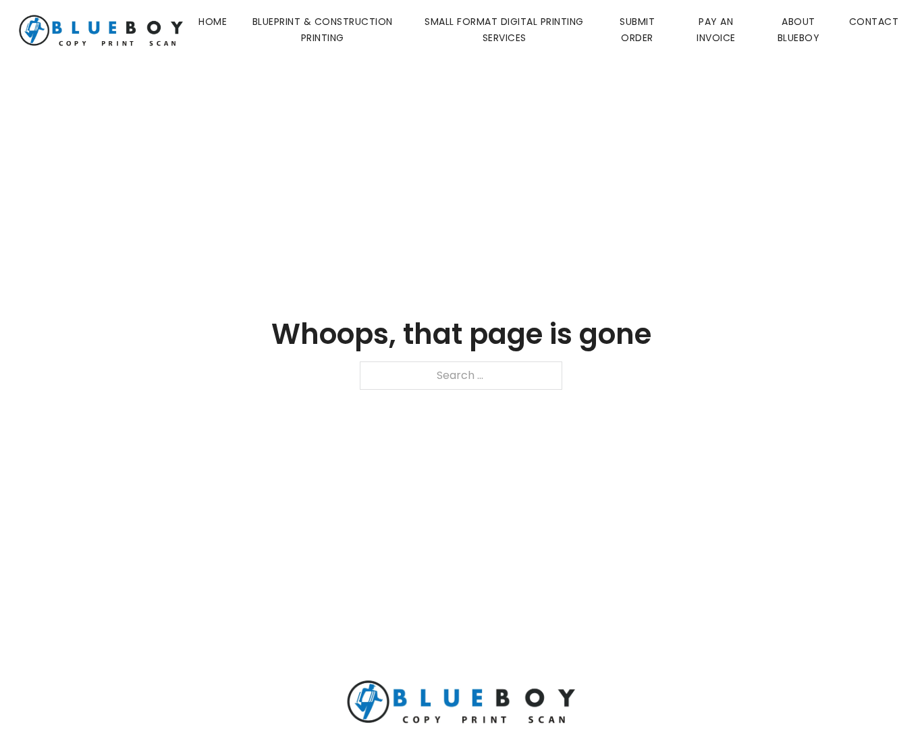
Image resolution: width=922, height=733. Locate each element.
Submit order (637, 30)
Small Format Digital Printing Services (504, 30)
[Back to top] (885, 696)
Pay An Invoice (716, 30)
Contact (874, 21)
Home (212, 21)
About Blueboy (799, 30)
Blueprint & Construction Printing (322, 30)
